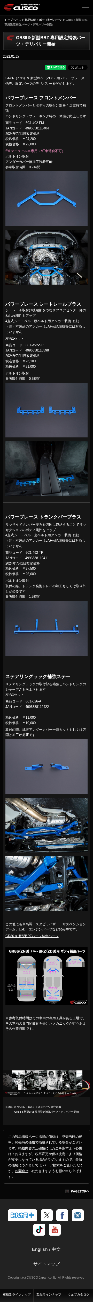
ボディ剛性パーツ (50, 19)
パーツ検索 (51, 1165)
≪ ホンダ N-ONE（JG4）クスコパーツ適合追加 (33, 1106)
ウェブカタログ (78, 1294)
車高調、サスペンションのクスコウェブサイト (22, 9)
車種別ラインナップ (17, 1294)
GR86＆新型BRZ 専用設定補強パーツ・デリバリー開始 (46, 1111)
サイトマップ (46, 1264)
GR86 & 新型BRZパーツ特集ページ (32, 936)
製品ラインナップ (48, 1294)
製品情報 (30, 19)
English (40, 1249)
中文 (56, 1249)
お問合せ (21, 1171)
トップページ (12, 19)
